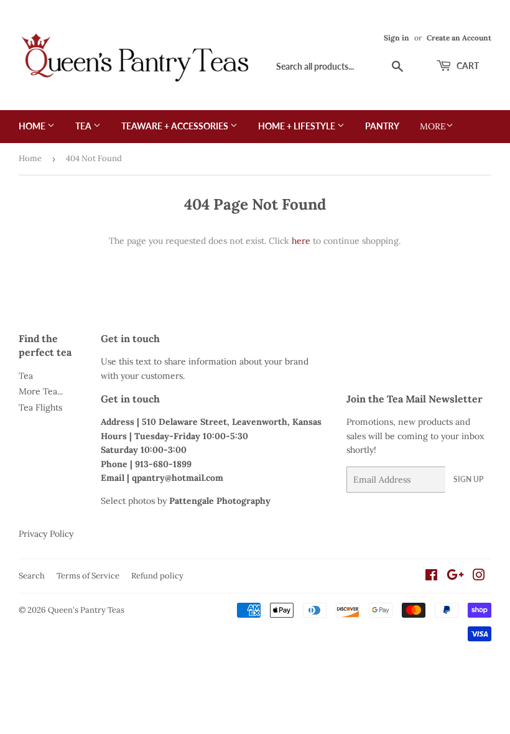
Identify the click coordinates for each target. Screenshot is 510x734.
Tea (84, 126)
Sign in (396, 37)
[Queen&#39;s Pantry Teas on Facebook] (431, 576)
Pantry (382, 126)
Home (33, 126)
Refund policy (157, 575)
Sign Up (468, 479)
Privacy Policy (46, 533)
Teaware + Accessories (175, 126)
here (301, 240)
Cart (467, 65)
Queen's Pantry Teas (86, 610)
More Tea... (41, 391)
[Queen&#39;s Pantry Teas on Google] (455, 576)
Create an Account (459, 37)
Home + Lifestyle (297, 126)
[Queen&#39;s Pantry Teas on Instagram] (479, 576)
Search (32, 575)
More (433, 126)
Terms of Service (88, 575)
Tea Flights (40, 407)
